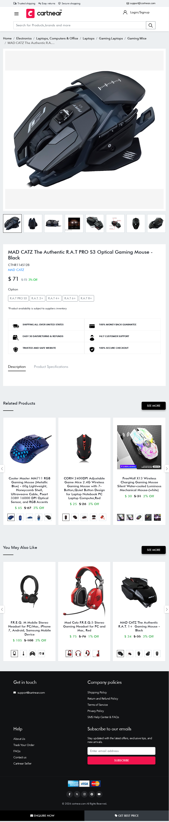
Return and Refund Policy (102, 698)
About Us (19, 739)
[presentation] (166, 468)
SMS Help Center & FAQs (103, 717)
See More (153, 405)
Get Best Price (128, 815)
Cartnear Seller (22, 763)
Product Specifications (51, 366)
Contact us (19, 757)
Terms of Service (97, 705)
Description (17, 366)
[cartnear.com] (44, 13)
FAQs (16, 751)
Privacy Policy (95, 711)
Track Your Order (23, 745)
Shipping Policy (97, 692)
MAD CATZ (16, 270)
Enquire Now (43, 815)
